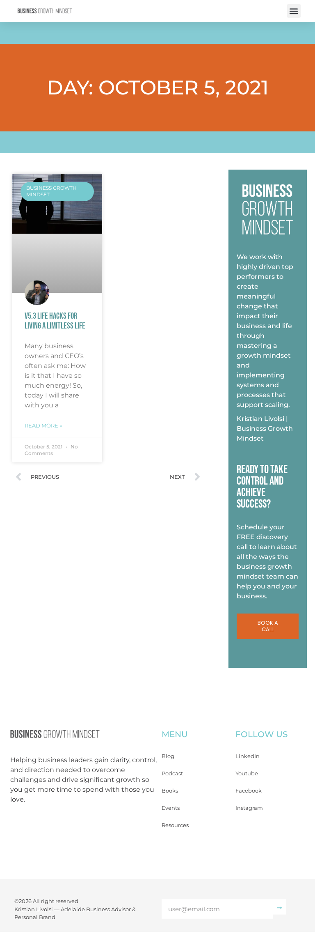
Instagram (249, 807)
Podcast (172, 773)
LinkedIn (247, 756)
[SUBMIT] (279, 907)
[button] (294, 11)
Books (170, 790)
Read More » (43, 425)
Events (171, 807)
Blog (168, 756)
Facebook (248, 790)
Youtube (246, 773)
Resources (175, 825)
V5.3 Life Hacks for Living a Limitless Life (55, 321)
